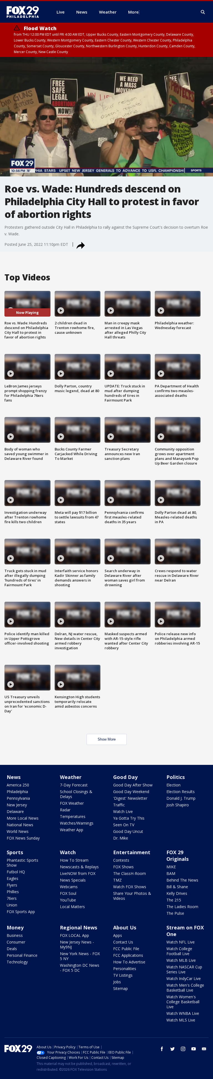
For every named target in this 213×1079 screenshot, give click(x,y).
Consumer (16, 942)
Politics (175, 777)
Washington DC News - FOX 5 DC (79, 968)
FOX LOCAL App (74, 935)
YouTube (68, 900)
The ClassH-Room (129, 873)
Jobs (117, 981)
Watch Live (123, 811)
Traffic (119, 804)
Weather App (71, 829)
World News (18, 831)
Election (173, 785)
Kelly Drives (176, 893)
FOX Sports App (21, 911)
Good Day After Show (133, 785)
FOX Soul (68, 893)
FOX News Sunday (23, 838)
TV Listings (123, 975)
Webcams (69, 886)
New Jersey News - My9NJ (77, 944)
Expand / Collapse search (203, 12)
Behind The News (182, 880)
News (14, 777)
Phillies (13, 891)
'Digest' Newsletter (130, 798)
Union (12, 905)
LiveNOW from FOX (77, 873)
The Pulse (175, 913)
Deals (12, 948)
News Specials (73, 880)
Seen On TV (123, 824)
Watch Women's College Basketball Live (182, 1001)
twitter (172, 1048)
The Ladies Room (182, 906)
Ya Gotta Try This (128, 818)
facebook (162, 1048)
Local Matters (72, 906)
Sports (15, 852)
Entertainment (131, 852)
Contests (121, 860)
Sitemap (120, 988)
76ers (12, 898)
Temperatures (72, 816)
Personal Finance (22, 955)
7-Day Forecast (74, 785)
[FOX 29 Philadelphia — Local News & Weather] (25, 12)
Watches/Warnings (76, 823)
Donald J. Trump (181, 798)
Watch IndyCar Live (183, 978)
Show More (107, 739)
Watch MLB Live (181, 960)
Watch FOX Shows (129, 886)
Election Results (180, 791)
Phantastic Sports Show (22, 863)
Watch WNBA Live (182, 1013)
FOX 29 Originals (177, 855)
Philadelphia (17, 791)
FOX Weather (72, 803)
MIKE (171, 866)
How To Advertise (129, 962)
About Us (124, 927)
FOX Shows (123, 866)
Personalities (124, 968)
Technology (17, 962)
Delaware (15, 811)
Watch (68, 852)
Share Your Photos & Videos (132, 896)
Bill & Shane (177, 886)
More (133, 12)
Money (15, 927)
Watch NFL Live (180, 942)
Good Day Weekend (131, 791)
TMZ (117, 880)
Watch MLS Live (180, 1020)
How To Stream (74, 860)
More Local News (23, 818)
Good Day (125, 777)
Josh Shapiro (177, 804)
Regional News (78, 927)
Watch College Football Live (179, 951)
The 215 (173, 900)
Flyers (12, 885)
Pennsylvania (18, 798)
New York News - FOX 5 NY (80, 956)
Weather (71, 777)
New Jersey (17, 804)
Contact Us (123, 942)
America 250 (18, 785)
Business (15, 935)
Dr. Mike (120, 838)
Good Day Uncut (128, 831)
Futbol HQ (16, 871)
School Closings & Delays (76, 794)
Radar (65, 809)
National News (20, 824)
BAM (170, 873)
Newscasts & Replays (79, 866)
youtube (193, 1048)
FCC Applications (128, 955)
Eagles (12, 878)
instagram (183, 1048)
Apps (117, 935)
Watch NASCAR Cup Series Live (184, 969)
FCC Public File (126, 948)
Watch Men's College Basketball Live (185, 987)
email (204, 1048)
